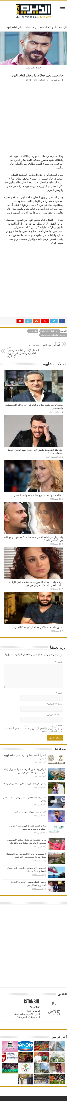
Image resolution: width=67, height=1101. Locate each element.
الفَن (54, 27)
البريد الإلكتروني (55, 703)
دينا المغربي (55, 80)
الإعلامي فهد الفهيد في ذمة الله (44, 343)
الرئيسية (63, 27)
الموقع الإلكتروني (55, 714)
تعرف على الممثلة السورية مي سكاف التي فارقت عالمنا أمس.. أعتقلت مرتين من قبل (36, 584)
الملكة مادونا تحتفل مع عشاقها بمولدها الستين (38, 495)
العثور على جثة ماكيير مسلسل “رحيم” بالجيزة (38, 627)
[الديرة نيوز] (33, 10)
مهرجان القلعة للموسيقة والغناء (53, 335)
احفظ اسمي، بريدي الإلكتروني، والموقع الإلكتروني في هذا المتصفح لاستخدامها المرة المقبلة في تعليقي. (33, 728)
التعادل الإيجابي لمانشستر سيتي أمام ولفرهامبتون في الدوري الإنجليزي (23, 352)
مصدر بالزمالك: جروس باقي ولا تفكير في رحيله (24, 783)
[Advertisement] (33, 117)
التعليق (59, 661)
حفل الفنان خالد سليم (50, 331)
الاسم (59, 692)
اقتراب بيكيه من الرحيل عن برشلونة (29, 811)
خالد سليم (33, 331)
